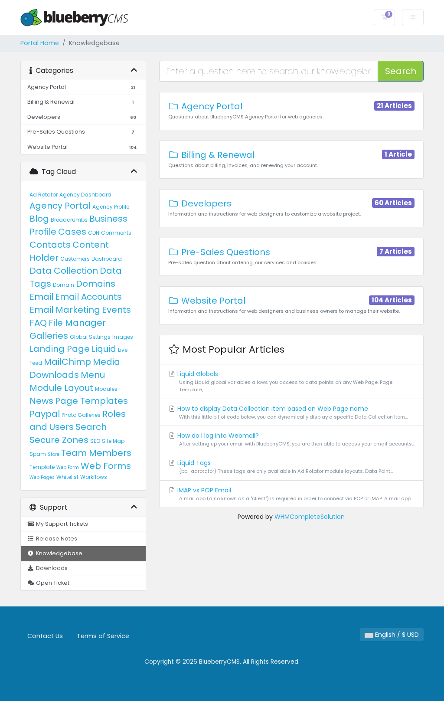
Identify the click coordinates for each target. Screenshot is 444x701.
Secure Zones (58, 440)
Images (122, 337)
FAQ (38, 323)
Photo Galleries (81, 415)
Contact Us (45, 636)
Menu (93, 375)
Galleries (48, 336)
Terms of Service (103, 636)
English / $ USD (396, 634)
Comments (116, 232)
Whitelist (67, 477)
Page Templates (91, 401)
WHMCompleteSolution (309, 516)
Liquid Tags (284, 467)
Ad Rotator (43, 194)
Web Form (67, 467)
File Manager (77, 323)
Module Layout (61, 388)
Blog (39, 219)
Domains (95, 284)
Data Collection (63, 271)
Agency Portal (60, 206)
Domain (63, 284)
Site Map (113, 441)
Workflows (93, 477)
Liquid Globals (284, 381)
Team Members (96, 453)
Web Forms (106, 466)
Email (41, 297)
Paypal (44, 414)
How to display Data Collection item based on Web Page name (292, 412)
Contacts (50, 245)
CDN (93, 232)
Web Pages (42, 477)
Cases (72, 232)
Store (53, 454)
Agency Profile (110, 206)
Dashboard (106, 258)
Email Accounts (88, 297)
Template (42, 467)
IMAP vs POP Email (294, 494)
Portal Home (39, 43)
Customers (75, 258)
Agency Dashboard (85, 194)
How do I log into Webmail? (295, 439)
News (41, 401)
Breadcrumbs (69, 219)
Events (116, 310)
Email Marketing (64, 310)
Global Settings (90, 337)
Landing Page (59, 349)
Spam (37, 454)
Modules (106, 389)
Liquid (103, 349)
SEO (95, 441)
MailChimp (67, 362)
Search (91, 427)
